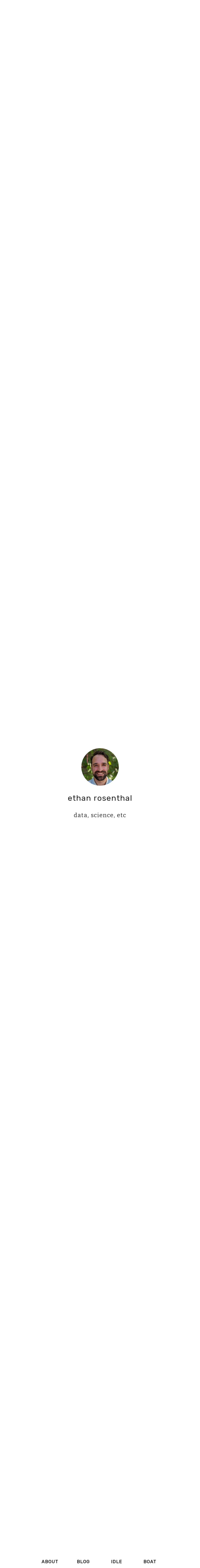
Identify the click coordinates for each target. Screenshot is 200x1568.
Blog (83, 1561)
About (50, 1561)
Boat (150, 1561)
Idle (116, 1561)
